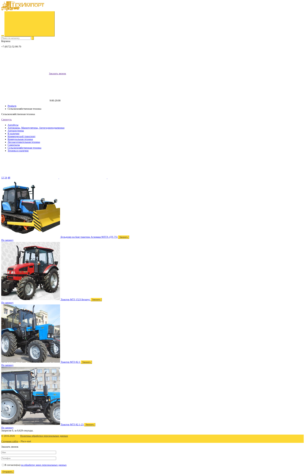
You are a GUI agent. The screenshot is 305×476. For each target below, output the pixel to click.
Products (12, 106)
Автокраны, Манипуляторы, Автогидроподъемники (36, 127)
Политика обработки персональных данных (44, 436)
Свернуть (6, 119)
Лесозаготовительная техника (24, 142)
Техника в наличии (18, 150)
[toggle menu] (2, 35)
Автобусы (13, 125)
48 (9, 177)
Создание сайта (9, 441)
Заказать (123, 237)
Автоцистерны (16, 130)
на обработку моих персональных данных (44, 465)
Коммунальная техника (20, 139)
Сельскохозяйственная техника (24, 147)
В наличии (13, 133)
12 (2, 177)
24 (5, 177)
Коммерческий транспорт (21, 136)
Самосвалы (14, 145)
